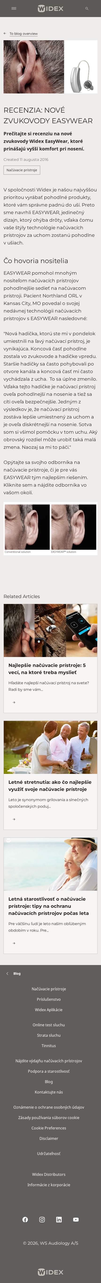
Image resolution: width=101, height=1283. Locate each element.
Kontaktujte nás (49, 1092)
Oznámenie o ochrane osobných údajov (48, 1107)
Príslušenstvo (49, 999)
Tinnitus (49, 1045)
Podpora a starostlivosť (49, 1071)
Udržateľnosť (48, 1153)
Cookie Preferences (48, 1128)
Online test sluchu (49, 1024)
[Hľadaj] (87, 8)
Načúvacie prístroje (22, 170)
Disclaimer (48, 1138)
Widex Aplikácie (48, 1009)
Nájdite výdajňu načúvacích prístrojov (49, 1060)
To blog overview (24, 33)
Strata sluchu (49, 1035)
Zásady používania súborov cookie (48, 1117)
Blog (49, 1081)
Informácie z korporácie (48, 1184)
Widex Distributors (49, 1174)
